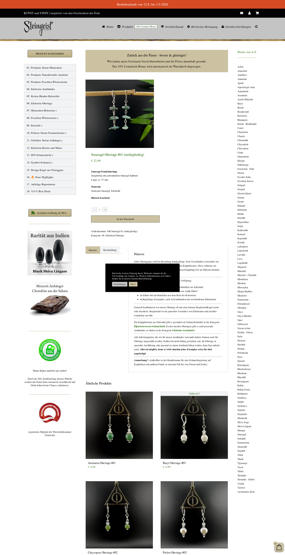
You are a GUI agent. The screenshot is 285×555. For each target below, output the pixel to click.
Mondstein (243, 279)
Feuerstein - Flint (246, 168)
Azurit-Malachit (245, 99)
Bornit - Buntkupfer (247, 123)
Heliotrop (242, 209)
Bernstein (242, 115)
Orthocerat (243, 324)
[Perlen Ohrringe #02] (194, 514)
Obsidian (242, 307)
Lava (240, 258)
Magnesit (242, 266)
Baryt (240, 103)
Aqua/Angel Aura (246, 87)
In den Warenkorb (125, 219)
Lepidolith (242, 262)
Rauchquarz (243, 365)
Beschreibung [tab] (110, 249)
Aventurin (242, 95)
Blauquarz (242, 119)
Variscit (241, 487)
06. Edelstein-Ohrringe (113, 235)
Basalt (240, 107)
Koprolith (242, 238)
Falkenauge (243, 164)
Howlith (241, 217)
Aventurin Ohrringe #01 (101, 463)
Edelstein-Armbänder (183, 330)
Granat (241, 197)
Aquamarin (243, 91)
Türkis (241, 471)
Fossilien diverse (246, 181)
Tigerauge (242, 463)
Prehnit (241, 348)
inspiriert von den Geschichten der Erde (75, 13)
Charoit (241, 136)
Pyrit (240, 356)
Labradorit (243, 246)
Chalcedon (243, 132)
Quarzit (241, 360)
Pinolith (241, 344)
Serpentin (242, 414)
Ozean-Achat (244, 328)
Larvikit (241, 254)
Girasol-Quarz (244, 193)
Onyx (240, 311)
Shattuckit (242, 418)
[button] (256, 26)
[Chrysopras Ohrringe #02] (119, 514)
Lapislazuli (243, 250)
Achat (240, 66)
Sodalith (242, 438)
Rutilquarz (243, 393)
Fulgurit (241, 185)
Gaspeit (241, 189)
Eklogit (241, 160)
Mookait (242, 283)
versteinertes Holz (246, 491)
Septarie (241, 409)
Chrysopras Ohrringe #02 (102, 552)
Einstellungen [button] (120, 284)
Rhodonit (242, 373)
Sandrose (242, 397)
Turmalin (242, 475)
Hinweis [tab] (93, 250)
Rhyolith (242, 377)
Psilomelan (243, 352)
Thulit (240, 459)
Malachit (242, 271)
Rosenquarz (243, 381)
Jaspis (240, 226)
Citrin (240, 152)
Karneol (241, 234)
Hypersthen (243, 222)
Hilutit (241, 213)
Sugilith (241, 450)
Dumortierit (243, 156)
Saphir (241, 401)
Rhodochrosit (244, 369)
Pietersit (241, 340)
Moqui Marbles (245, 291)
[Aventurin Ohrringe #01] (119, 425)
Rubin (240, 385)
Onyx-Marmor (245, 315)
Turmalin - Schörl (246, 479)
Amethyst (242, 74)
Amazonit (242, 70)
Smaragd (242, 434)
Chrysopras (243, 148)
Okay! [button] (133, 284)
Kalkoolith (243, 230)
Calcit (240, 128)
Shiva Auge (243, 422)
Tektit (240, 454)
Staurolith (242, 446)
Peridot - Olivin (245, 332)
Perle (240, 336)
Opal (240, 320)
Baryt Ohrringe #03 (174, 463)
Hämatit (241, 205)
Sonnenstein (243, 442)
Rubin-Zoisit (244, 389)
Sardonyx (242, 405)
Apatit (240, 83)
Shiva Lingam (244, 426)
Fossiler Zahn (244, 177)
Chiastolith (243, 140)
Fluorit (241, 172)
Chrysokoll (243, 144)
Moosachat (243, 287)
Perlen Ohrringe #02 (175, 552)
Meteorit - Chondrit (247, 275)
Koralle (241, 242)
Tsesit (240, 467)
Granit (241, 201)
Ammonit (242, 78)
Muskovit (242, 295)
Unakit (241, 483)
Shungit (241, 430)
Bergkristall (243, 111)
